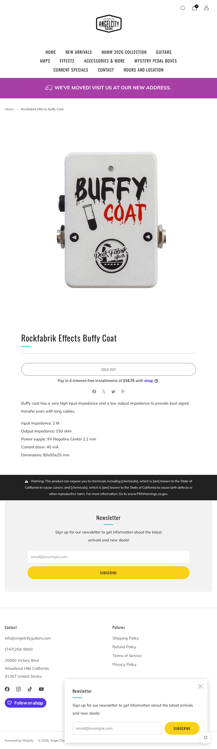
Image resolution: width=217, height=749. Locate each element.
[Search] (182, 8)
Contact (106, 70)
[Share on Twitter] (113, 392)
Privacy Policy (124, 664)
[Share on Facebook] (94, 392)
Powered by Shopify (19, 740)
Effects (67, 61)
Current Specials (70, 70)
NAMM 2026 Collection (124, 52)
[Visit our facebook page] (7, 689)
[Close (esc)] (200, 686)
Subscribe (182, 728)
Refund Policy (124, 647)
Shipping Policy (125, 638)
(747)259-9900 (19, 649)
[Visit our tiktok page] (29, 689)
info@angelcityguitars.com (28, 638)
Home (51, 52)
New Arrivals (79, 52)
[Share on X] (104, 392)
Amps (45, 61)
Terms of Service (127, 655)
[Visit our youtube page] (41, 689)
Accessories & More (104, 61)
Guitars (164, 52)
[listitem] (108, 88)
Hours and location (144, 70)
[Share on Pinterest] (123, 392)
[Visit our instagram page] (18, 689)
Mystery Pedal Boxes (155, 61)
